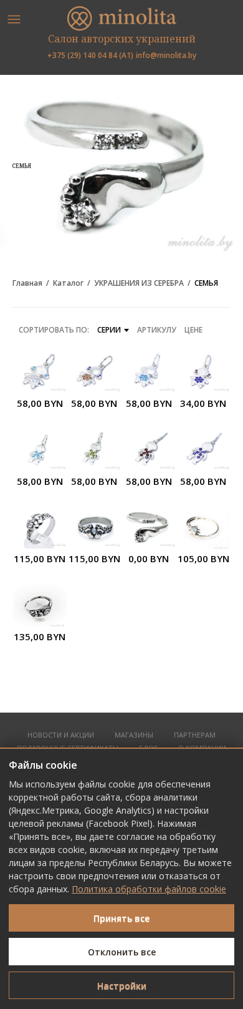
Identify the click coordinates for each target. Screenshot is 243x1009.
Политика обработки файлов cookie (149, 889)
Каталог (68, 283)
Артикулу (156, 329)
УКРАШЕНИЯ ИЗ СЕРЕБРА (139, 283)
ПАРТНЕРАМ (195, 735)
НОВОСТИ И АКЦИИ (60, 735)
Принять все (121, 918)
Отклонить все (122, 952)
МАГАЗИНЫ (134, 735)
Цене (193, 329)
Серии (109, 329)
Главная (27, 283)
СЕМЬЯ (206, 283)
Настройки (121, 986)
